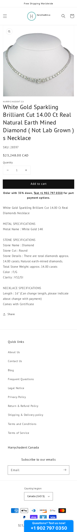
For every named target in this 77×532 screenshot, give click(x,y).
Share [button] (11, 314)
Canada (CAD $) (36, 496)
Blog (11, 370)
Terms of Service (18, 433)
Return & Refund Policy (23, 406)
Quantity (8, 162)
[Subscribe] (64, 470)
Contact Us (15, 361)
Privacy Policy (17, 397)
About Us (14, 352)
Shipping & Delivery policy (25, 415)
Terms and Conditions (22, 424)
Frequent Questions (21, 379)
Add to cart (39, 184)
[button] (5, 16)
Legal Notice (16, 388)
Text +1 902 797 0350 (48, 193)
